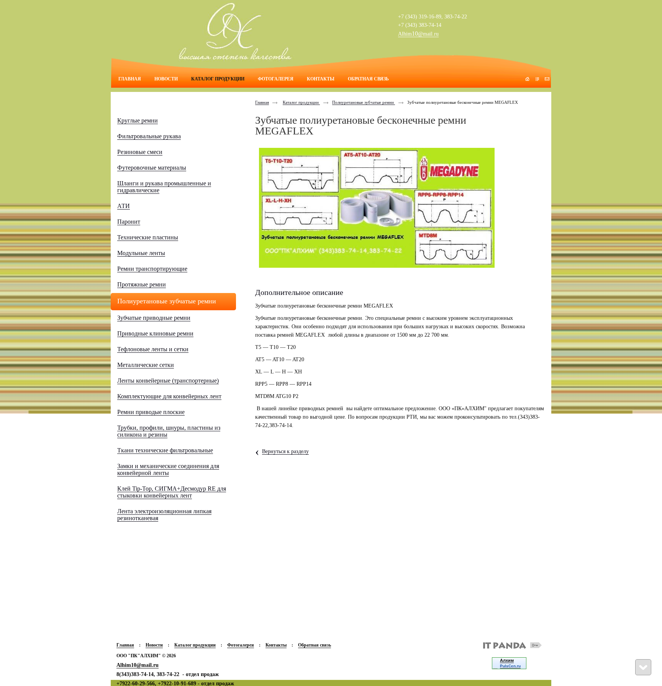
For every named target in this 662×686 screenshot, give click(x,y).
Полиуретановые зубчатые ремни (363, 102)
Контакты (276, 645)
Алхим (507, 660)
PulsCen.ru (510, 666)
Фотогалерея (240, 645)
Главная (262, 102)
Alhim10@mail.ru (137, 665)
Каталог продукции (301, 102)
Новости (154, 645)
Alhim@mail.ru (418, 34)
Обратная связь (314, 645)
